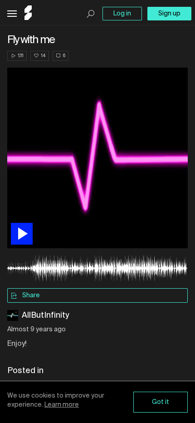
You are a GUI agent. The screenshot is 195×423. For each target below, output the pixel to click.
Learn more (61, 405)
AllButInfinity (45, 315)
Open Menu (12, 13)
